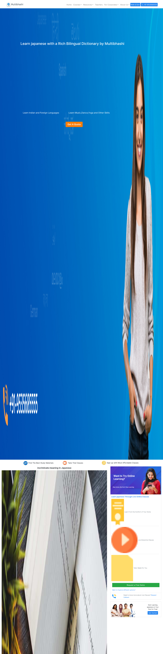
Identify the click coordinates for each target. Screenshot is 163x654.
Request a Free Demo (136, 585)
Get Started (153, 613)
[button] (77, 4)
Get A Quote (74, 124)
